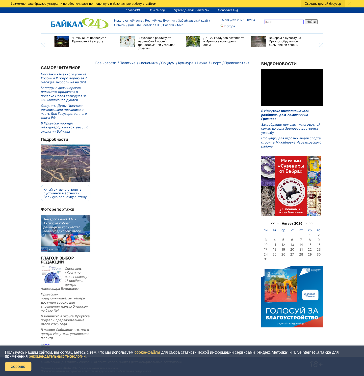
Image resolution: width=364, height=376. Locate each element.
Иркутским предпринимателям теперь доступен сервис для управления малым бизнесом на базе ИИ (64, 302)
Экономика (148, 63)
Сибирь (119, 25)
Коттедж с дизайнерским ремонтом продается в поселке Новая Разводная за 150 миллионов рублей (63, 94)
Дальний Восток (140, 25)
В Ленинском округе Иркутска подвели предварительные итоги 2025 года (65, 320)
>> (311, 223)
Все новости (105, 63)
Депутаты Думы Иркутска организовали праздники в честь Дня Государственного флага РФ (64, 112)
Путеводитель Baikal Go (191, 10)
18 (274, 249)
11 (274, 245)
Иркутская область (128, 20)
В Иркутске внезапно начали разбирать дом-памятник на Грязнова (285, 115)
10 (265, 245)
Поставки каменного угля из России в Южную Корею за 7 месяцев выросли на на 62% (64, 78)
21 (301, 249)
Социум (168, 63)
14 (301, 245)
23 (319, 249)
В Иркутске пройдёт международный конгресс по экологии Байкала (64, 127)
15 (310, 245)
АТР (157, 25)
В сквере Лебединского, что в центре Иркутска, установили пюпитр (65, 334)
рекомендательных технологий (57, 356)
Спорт (216, 63)
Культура (185, 63)
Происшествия (236, 63)
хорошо (18, 366)
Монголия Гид (228, 10)
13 (292, 245)
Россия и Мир (173, 25)
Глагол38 (133, 10)
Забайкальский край (193, 20)
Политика (127, 63)
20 (292, 249)
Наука (202, 63)
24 (266, 254)
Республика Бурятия (160, 20)
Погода (229, 26)
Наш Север (157, 10)
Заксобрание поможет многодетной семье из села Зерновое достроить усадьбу (290, 128)
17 (265, 249)
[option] (83, 41)
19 (283, 249)
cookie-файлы (147, 352)
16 (318, 245)
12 (283, 245)
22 (310, 249)
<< (273, 223)
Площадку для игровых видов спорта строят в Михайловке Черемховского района (291, 142)
